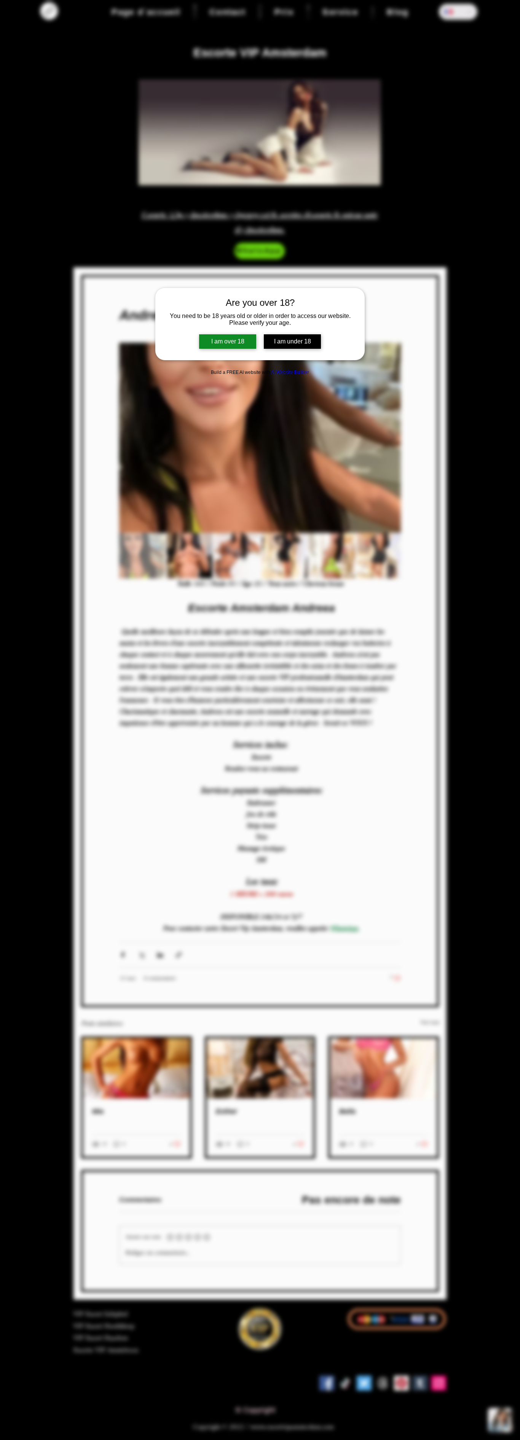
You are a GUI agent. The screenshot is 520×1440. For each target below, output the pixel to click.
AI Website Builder (290, 372)
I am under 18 (292, 341)
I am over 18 (227, 341)
